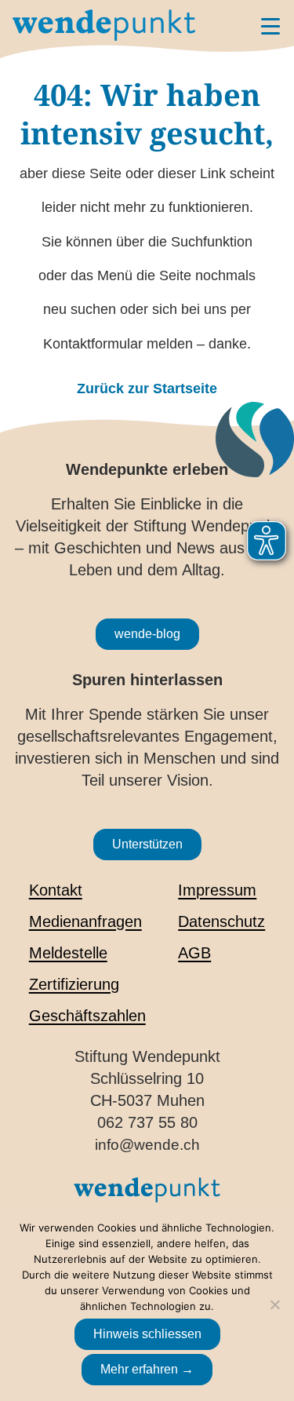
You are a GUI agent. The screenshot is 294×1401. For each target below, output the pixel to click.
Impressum (217, 890)
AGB (194, 952)
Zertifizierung (74, 984)
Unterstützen (147, 844)
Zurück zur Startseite (147, 388)
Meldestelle (68, 952)
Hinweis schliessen (147, 1334)
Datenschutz (221, 921)
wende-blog (147, 633)
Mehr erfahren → (147, 1369)
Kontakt (55, 890)
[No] (274, 1304)
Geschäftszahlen (87, 1015)
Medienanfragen (85, 921)
